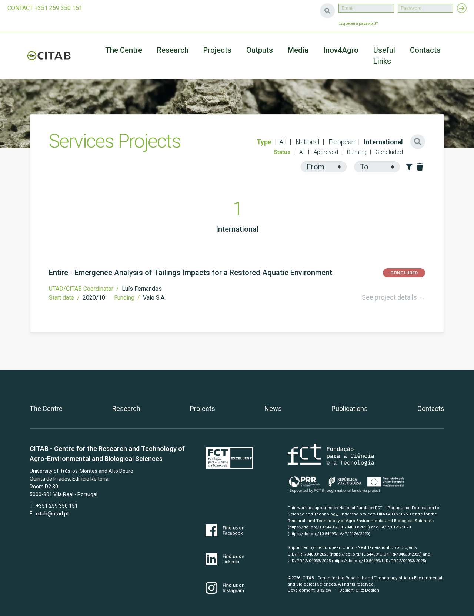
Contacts (425, 50)
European (341, 142)
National (306, 142)
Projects (202, 408)
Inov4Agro (340, 50)
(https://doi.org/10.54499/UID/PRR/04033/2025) (376, 554)
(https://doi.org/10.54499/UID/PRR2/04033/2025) (379, 561)
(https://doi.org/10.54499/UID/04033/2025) (329, 527)
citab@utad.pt (52, 514)
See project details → (393, 297)
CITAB (49, 55)
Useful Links (384, 56)
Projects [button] (217, 50)
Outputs (259, 50)
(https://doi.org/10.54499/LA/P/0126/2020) (329, 533)
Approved (325, 152)
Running (356, 152)
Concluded (388, 152)
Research (172, 50)
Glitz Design (367, 590)
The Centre (123, 50)
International (383, 142)
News (273, 408)
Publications (349, 408)
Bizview (324, 590)
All (282, 142)
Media (298, 50)
